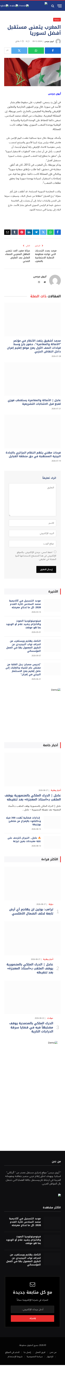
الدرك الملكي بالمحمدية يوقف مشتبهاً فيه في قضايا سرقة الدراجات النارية (31, 1027)
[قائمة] (59, 6)
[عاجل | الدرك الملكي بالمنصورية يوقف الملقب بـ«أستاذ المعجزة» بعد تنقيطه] (32, 769)
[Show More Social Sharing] (7, 50)
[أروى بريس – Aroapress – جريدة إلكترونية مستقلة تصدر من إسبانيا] (39, 5)
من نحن (53, 1352)
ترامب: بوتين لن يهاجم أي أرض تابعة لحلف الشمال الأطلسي (31, 911)
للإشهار (50, 1356)
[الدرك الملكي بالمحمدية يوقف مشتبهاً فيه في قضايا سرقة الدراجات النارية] (32, 997)
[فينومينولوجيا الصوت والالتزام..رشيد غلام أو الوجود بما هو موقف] (52, 625)
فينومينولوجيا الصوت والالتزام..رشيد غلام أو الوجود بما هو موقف (23, 624)
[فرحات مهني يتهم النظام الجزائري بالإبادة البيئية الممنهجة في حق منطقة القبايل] (32, 431)
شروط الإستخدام (15, 1356)
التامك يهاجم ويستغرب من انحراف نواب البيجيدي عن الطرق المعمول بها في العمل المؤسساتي (23, 646)
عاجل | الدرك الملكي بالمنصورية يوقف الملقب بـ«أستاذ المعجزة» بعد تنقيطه (33, 797)
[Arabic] (14, 5)
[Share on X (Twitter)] (19, 50)
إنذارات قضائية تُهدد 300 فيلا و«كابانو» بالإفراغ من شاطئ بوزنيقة (23, 821)
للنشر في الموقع (12, 1352)
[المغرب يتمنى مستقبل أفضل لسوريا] (32, 72)
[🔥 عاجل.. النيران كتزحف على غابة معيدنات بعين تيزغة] (52, 842)
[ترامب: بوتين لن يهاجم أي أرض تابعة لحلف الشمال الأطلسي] (32, 883)
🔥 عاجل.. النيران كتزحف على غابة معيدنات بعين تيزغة (24, 840)
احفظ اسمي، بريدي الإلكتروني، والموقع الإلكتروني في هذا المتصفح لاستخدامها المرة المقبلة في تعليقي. (35, 556)
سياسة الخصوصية (35, 1356)
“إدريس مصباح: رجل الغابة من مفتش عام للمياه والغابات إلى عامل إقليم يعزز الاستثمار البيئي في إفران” (23, 669)
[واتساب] (36, 50)
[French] (24, 5)
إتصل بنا (27, 1352)
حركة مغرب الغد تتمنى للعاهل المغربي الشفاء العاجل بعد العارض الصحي (17, 255)
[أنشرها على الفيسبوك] (53, 50)
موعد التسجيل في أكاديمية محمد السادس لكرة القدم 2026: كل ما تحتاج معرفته (25, 604)
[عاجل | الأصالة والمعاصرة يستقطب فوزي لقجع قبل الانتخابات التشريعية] (32, 379)
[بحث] (53, 6)
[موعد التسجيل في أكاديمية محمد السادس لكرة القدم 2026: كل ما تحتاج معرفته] (52, 605)
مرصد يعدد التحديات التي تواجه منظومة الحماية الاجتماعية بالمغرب (45, 255)
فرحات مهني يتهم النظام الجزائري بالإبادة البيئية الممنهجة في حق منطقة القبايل (33, 454)
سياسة (57, 19)
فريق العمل (40, 1352)
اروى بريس (49, 41)
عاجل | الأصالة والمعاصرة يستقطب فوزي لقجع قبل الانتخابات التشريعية (34, 402)
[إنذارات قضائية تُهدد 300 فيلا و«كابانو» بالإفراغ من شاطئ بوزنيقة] (52, 822)
